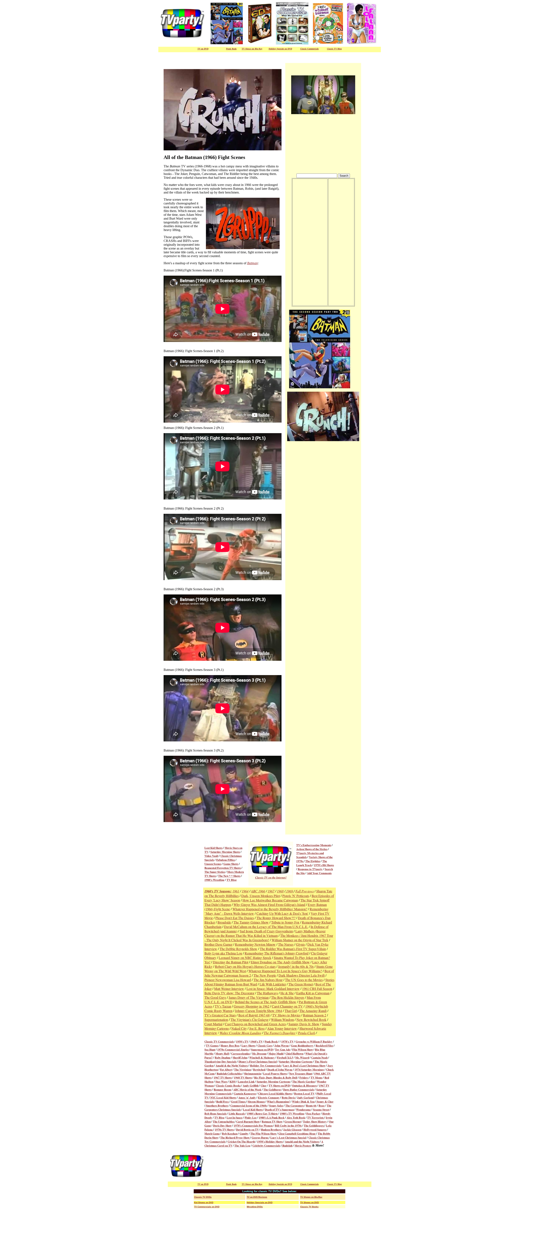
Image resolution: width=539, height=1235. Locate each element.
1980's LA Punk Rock (271, 1117)
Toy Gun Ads (282, 1049)
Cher (264, 1085)
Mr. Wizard (302, 1057)
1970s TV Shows (224, 1129)
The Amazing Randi (313, 1010)
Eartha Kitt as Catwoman (313, 993)
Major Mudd (275, 1053)
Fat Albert (226, 1069)
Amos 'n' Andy (247, 1097)
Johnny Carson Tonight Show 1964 (258, 1010)
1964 (245, 891)
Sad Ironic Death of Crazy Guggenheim (266, 931)
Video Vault (211, 856)
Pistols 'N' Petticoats (295, 895)
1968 (280, 891)
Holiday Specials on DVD (280, 49)
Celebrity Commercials (266, 1145)
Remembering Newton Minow (255, 944)
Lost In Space (235, 1117)
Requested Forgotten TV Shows (222, 868)
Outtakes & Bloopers (304, 1085)
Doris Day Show (222, 1125)
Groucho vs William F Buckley (314, 1041)
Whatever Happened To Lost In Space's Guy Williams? (285, 971)
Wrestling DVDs (255, 1207)
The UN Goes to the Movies (304, 979)
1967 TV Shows (223, 1077)
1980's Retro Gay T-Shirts (262, 1113)
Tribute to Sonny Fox (285, 922)
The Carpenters (294, 1105)
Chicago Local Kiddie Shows (275, 1093)
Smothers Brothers (216, 1105)
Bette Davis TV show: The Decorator (229, 993)
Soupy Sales (276, 1105)
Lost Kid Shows (213, 848)
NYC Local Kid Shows (223, 1097)
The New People (264, 975)
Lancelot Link (246, 1081)
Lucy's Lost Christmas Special (288, 1137)
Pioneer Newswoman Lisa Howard (227, 979)
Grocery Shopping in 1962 (251, 1006)
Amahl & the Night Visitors (232, 1065)
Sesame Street (321, 1109)
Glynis (300, 944)
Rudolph (287, 1145)
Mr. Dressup (259, 1053)
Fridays (303, 1077)
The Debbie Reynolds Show (238, 949)
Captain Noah (319, 1057)
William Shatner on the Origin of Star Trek (300, 940)
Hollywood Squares (315, 1129)
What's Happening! (278, 1101)
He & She (287, 993)
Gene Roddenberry (302, 1045)
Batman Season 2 (314, 1015)
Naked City (239, 1028)
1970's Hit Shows (324, 865)
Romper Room (222, 1089)
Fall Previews (304, 891)
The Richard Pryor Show (235, 1137)
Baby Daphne (223, 1057)
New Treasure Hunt (300, 1073)
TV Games (212, 1045)
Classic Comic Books (228, 1085)
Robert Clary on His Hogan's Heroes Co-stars (245, 966)
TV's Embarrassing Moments (313, 845)
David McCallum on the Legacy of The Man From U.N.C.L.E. (266, 926)
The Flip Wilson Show (263, 1133)
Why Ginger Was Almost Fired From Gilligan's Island (269, 904)
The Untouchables (224, 1121)
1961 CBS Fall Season (317, 988)
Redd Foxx (222, 1101)
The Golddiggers (314, 1125)
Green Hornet (292, 1121)
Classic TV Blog (334, 49)
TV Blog (232, 880)
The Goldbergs (272, 1089)
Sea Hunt (209, 1049)
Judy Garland (305, 1097)
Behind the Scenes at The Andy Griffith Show (265, 1002)
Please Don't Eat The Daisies (234, 918)
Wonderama (303, 1109)
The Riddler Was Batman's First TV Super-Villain (293, 949)
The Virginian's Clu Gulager (249, 1019)
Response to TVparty (310, 869)
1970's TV (287, 1041)
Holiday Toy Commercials (265, 1065)
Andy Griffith (251, 1085)
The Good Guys (215, 997)
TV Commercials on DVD (206, 1207)
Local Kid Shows (253, 1109)
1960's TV (256, 1041)
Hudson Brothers (271, 1129)
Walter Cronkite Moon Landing (240, 1033)
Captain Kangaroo (245, 1093)
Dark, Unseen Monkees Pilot (260, 895)
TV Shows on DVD (279, 1085)
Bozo (322, 1105)
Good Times (238, 1101)
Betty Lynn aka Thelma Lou (223, 953)
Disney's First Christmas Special (258, 1061)
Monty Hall (222, 1053)
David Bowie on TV (247, 1129)
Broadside (224, 922)
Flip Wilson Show (302, 1049)
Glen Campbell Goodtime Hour (297, 1133)
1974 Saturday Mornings (309, 1069)
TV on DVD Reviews (257, 1197)
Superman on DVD (262, 1049)
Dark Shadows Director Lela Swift (302, 975)
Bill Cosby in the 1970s (288, 1125)
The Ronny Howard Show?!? (275, 918)
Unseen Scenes (212, 864)
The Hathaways (267, 993)
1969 (289, 891)
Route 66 (311, 1105)
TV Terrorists (315, 1117)
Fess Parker (313, 1113)
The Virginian (242, 1069)
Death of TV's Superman (279, 1109)
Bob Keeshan (229, 1133)
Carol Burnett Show (248, 1121)
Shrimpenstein (252, 1073)
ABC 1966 (258, 891)
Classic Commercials (309, 49)
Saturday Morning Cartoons (295, 1061)
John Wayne (281, 1045)
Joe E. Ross (257, 1028)
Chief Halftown (294, 1053)
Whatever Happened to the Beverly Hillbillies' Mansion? (269, 909)
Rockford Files (324, 1045)
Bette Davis (289, 1097)
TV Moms (316, 1077)
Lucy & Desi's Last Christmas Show (304, 1065)
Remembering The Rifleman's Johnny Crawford (276, 953)
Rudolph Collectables (229, 1073)
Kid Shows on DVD (203, 1202)
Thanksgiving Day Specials (220, 1061)
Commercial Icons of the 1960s (248, 1105)
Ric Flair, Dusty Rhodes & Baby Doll (275, 1077)
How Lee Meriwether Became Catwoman (270, 900)
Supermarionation (216, 1019)
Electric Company (269, 1097)
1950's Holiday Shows (270, 1141)
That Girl (291, 1010)
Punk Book (271, 1041)
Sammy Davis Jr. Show (303, 1024)
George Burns (260, 1137)
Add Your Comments (319, 873)
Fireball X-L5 (285, 1057)
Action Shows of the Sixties (311, 849)
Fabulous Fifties (225, 860)
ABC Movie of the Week (247, 1089)
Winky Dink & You (303, 1101)
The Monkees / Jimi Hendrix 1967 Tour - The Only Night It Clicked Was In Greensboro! (268, 937)
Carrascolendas (240, 1053)
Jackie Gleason (292, 1129)
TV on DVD (202, 49)
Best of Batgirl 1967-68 (254, 1015)
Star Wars (221, 1081)
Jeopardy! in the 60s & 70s (296, 966)
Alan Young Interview (282, 1028)
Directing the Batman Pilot (230, 962)
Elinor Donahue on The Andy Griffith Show (280, 962)
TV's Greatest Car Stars (220, 1015)
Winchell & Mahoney (262, 1057)
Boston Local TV (304, 1093)
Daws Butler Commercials (298, 1089)
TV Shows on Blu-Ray (252, 49)
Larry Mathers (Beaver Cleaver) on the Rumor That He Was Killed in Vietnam (265, 933)
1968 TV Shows (243, 1077)
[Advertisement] (285, 1165)
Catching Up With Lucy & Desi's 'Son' (282, 913)
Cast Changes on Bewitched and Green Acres (255, 1024)
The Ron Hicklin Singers (287, 997)
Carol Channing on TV (287, 1006)
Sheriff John (240, 1057)
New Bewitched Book (311, 1019)
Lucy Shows (248, 1045)
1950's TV (242, 1041)
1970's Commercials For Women (253, 1125)
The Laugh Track (311, 863)
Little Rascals (237, 1113)
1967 (271, 891)
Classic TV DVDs (203, 1197)
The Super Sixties (214, 872)
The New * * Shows (229, 876)
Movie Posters (303, 1145)
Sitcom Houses (256, 1101)
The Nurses (286, 944)
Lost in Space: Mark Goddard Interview (273, 988)
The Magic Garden (303, 1081)
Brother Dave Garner (218, 944)
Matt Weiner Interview (229, 988)
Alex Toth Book (296, 1117)
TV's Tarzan (223, 1006)
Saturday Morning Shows (225, 852)
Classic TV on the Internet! (271, 877)
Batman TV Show (272, 1121)
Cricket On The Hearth (241, 1141)
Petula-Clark (306, 1033)
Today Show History (315, 1121)
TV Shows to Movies (286, 1015)
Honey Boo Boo (230, 1045)
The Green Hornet (300, 984)
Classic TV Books (309, 1207)
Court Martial (213, 1024)
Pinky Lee (251, 1117)
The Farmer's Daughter (279, 1033)
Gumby (244, 1133)
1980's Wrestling (214, 880)
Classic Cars (264, 1045)
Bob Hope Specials (215, 1113)
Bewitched (259, 1069)
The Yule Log (242, 1145)
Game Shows (230, 864)
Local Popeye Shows (275, 1073)
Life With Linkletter (273, 984)
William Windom (282, 1019)
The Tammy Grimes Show (251, 922)
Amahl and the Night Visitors (302, 1141)
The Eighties (312, 861)
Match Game (212, 1133)
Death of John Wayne (279, 1069)
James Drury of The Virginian (249, 997)
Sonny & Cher (325, 1101)
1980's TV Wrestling (292, 1113)
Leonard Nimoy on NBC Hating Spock (245, 957)
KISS (232, 1081)
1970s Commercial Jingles (233, 1049)
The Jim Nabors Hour (268, 979)
